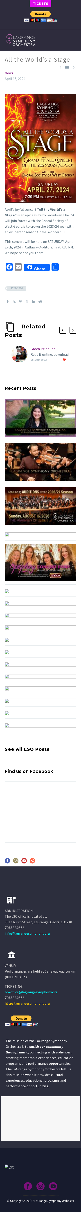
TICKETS (40, 4)
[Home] (11, 955)
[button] (62, 330)
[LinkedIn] (34, 301)
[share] (32, 862)
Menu (73, 40)
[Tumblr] (27, 301)
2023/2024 (16, 288)
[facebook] (7, 862)
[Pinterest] (20, 301)
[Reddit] (40, 301)
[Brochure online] (21, 354)
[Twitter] (14, 301)
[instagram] (15, 862)
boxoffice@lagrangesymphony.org (31, 992)
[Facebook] (7, 301)
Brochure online (43, 348)
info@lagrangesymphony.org (27, 933)
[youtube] (24, 862)
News (9, 73)
